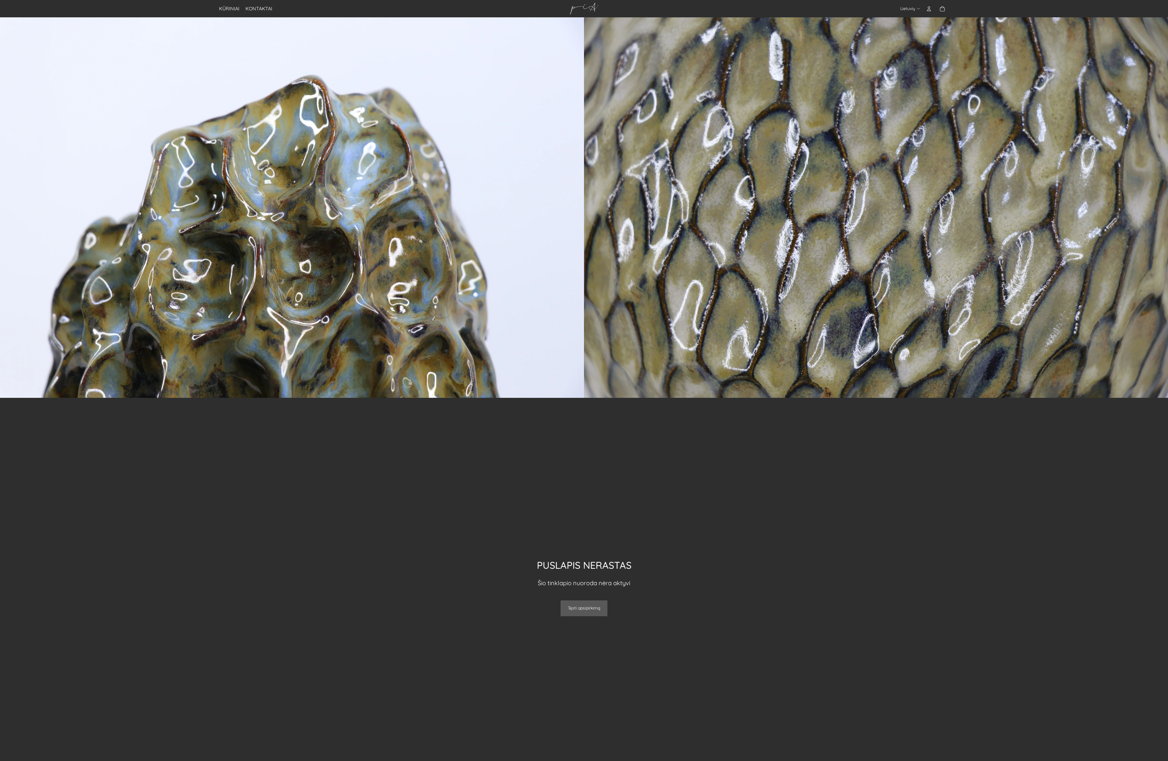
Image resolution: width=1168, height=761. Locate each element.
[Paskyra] (929, 9)
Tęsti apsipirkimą (584, 608)
